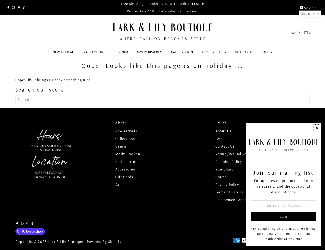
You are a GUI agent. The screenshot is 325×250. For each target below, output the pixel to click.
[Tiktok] (24, 7)
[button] (310, 14)
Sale (265, 52)
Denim (123, 52)
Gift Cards (244, 52)
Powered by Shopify (104, 241)
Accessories (213, 52)
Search (221, 177)
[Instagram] (13, 7)
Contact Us (225, 146)
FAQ (218, 138)
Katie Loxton (182, 52)
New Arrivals (64, 52)
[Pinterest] (19, 7)
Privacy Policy (227, 184)
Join (283, 216)
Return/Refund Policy (234, 154)
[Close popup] (317, 127)
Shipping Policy (228, 161)
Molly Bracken (149, 52)
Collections (95, 52)
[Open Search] (293, 32)
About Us (223, 131)
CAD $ (309, 7)
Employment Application (236, 200)
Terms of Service (229, 192)
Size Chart (224, 169)
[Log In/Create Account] (299, 32)
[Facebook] (8, 7)
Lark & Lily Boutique (65, 241)
